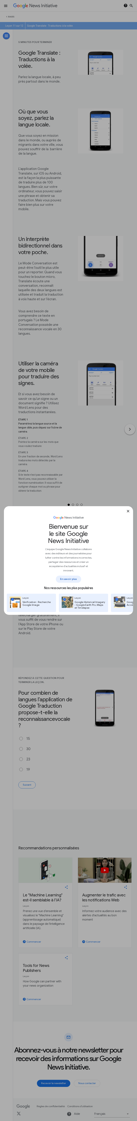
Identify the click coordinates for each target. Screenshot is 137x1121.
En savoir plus (68, 579)
